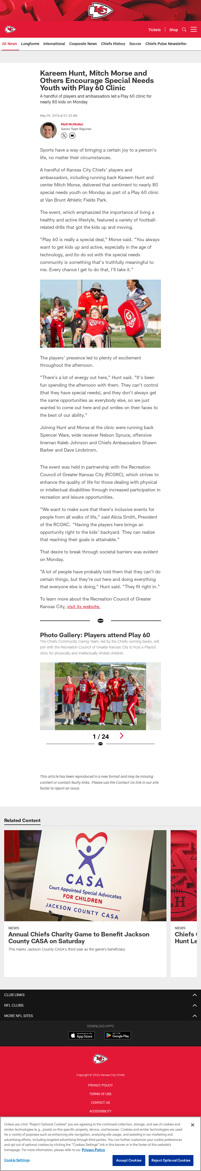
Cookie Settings (17, 1160)
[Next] (121, 735)
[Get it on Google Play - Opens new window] (118, 1037)
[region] (100, 1144)
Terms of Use (100, 1094)
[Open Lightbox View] (100, 707)
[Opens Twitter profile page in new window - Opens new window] (64, 135)
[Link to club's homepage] (10, 27)
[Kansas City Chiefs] (100, 1060)
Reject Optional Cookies (171, 1160)
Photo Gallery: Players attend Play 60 (95, 635)
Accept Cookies (129, 1160)
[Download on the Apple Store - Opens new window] (82, 1035)
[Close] (192, 1125)
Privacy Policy (100, 1085)
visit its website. (83, 606)
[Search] (184, 29)
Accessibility (100, 1111)
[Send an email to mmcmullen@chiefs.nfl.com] (72, 135)
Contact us (100, 1102)
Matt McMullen (72, 124)
